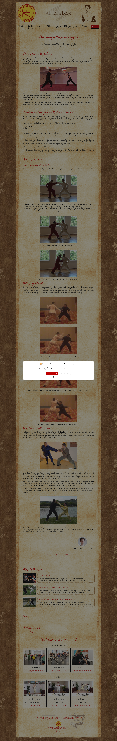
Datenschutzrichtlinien (76, 369)
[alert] (58, 370)
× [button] (92, 362)
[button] (58, 370)
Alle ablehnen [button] (65, 373)
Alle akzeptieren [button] (52, 373)
